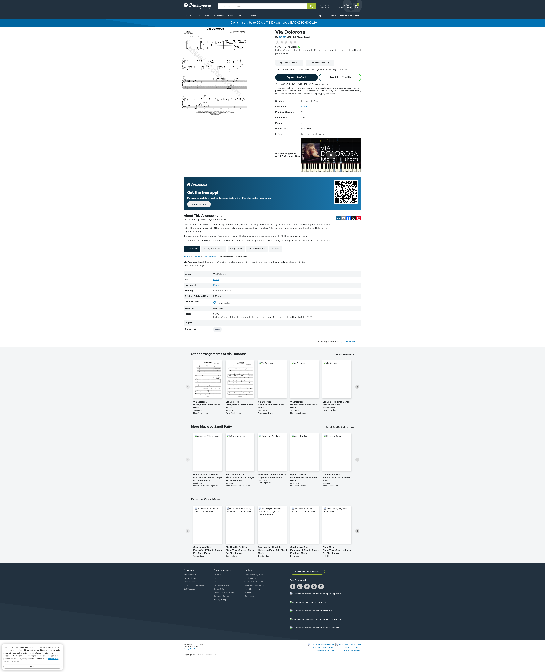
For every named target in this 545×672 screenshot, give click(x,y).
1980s (217, 329)
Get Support (189, 589)
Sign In (348, 5)
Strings (240, 16)
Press (216, 578)
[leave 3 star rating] (286, 42)
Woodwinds (219, 16)
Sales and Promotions (254, 585)
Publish (217, 582)
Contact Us (219, 589)
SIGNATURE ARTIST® (253, 582)
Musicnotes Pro (323, 5)
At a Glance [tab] (192, 249)
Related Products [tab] (256, 249)
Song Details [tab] (236, 249)
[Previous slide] (188, 387)
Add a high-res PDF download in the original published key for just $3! (312, 69)
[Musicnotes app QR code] (346, 193)
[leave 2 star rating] (282, 42)
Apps (321, 16)
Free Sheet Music (252, 589)
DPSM (282, 37)
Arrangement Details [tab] (213, 249)
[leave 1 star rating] (277, 42)
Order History (190, 578)
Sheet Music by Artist (253, 575)
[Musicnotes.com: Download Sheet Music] (197, 6)
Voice (207, 16)
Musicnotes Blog (251, 578)
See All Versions (318, 63)
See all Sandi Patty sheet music (340, 427)
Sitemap (247, 592)
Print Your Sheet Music (194, 585)
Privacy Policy (220, 600)
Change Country (190, 649)
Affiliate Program (221, 585)
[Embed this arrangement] (338, 218)
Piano (188, 16)
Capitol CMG (349, 342)
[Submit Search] (311, 6)
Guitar (197, 16)
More (334, 17)
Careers (217, 575)
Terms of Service (221, 596)
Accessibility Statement (224, 592)
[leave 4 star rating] (291, 42)
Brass (230, 16)
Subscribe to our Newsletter (307, 572)
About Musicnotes (223, 570)
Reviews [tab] (275, 249)
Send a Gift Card (323, 8)
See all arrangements (344, 354)
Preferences (189, 582)
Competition (249, 596)
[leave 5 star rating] (295, 42)
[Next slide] (357, 387)
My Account (344, 8)
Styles (253, 16)
